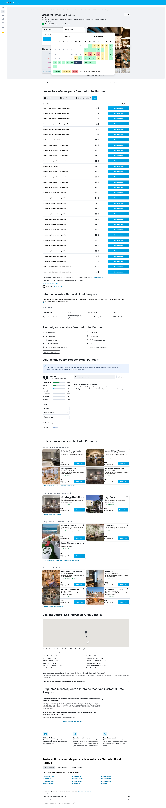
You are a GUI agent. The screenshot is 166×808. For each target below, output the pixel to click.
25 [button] (59, 62)
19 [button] (63, 58)
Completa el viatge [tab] (76, 767)
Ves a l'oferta (79, 464)
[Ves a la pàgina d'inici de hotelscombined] (13, 2)
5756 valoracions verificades (61, 24)
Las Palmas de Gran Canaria (86, 10)
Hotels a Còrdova (106, 776)
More (44, 303)
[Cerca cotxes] (3, 15)
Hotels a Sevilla (105, 783)
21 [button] (72, 58)
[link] (59, 485)
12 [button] (63, 54)
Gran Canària (70, 10)
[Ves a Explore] (3, 22)
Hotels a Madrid (76, 776)
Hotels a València (106, 778)
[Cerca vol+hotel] (3, 19)
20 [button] (67, 58)
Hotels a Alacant (77, 781)
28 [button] (72, 62)
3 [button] (55, 50)
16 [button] (80, 54)
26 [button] (63, 62)
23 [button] (80, 58)
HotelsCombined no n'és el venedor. (55, 797)
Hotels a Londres (48, 783)
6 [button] (67, 50)
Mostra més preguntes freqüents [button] (73, 721)
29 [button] (76, 62)
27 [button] (67, 62)
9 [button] (80, 50)
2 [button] (80, 46)
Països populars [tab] (62, 767)
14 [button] (72, 54)
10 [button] (55, 54)
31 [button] (55, 67)
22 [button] (76, 58)
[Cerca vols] (3, 8)
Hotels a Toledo (47, 778)
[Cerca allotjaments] (3, 11)
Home (43, 10)
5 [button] (63, 50)
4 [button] (59, 50)
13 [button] (67, 54)
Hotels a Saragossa (77, 778)
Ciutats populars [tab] (49, 767)
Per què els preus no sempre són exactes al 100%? (59, 803)
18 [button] (59, 58)
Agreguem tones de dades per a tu (54, 800)
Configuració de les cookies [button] (50, 283)
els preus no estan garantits (84, 791)
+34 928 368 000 (47, 21)
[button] (3, 3)
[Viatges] (3, 27)
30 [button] (80, 62)
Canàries (59, 10)
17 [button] (55, 58)
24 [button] (55, 62)
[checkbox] (51, 428)
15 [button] (76, 54)
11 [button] (59, 54)
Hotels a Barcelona (48, 776)
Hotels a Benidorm (48, 781)
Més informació (98, 277)
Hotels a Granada (106, 781)
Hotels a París (76, 783)
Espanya (49, 10)
